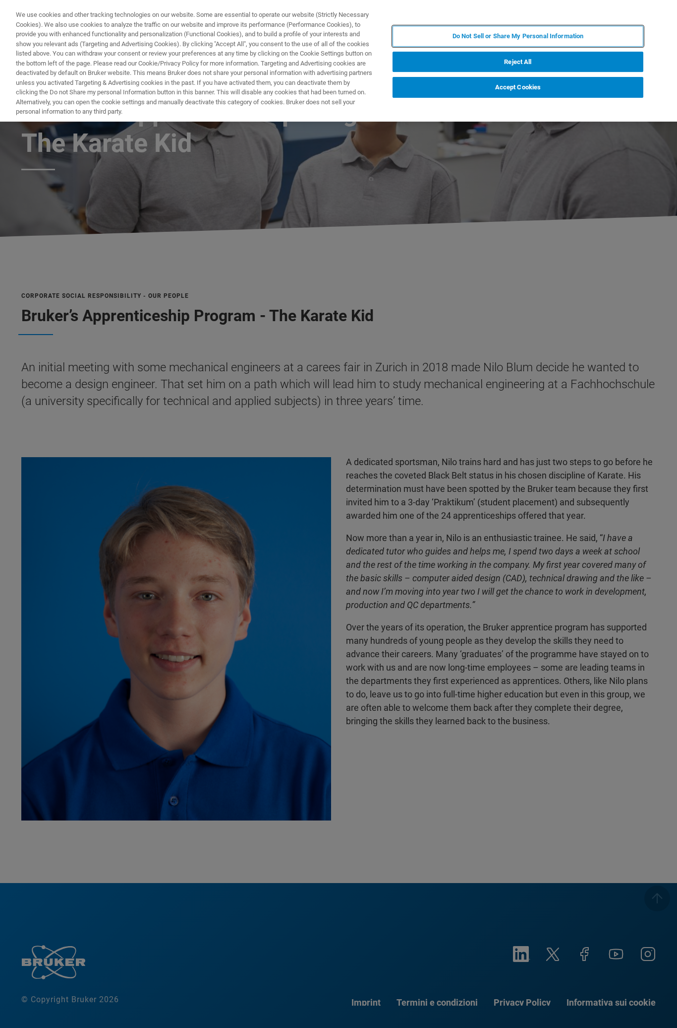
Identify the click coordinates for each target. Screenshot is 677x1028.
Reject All (517, 62)
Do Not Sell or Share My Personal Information (518, 36)
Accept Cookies (518, 87)
